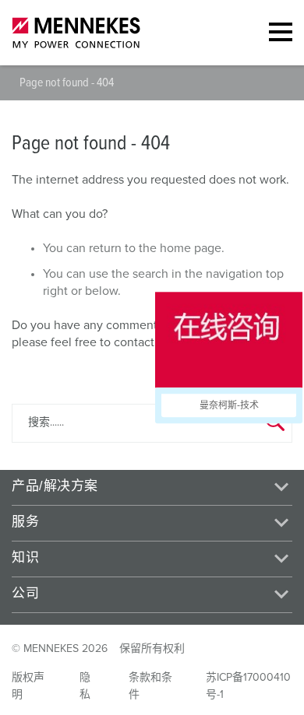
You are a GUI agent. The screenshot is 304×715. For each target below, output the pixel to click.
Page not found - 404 (66, 82)
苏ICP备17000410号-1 (248, 686)
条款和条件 (150, 686)
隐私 (85, 686)
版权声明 (28, 686)
